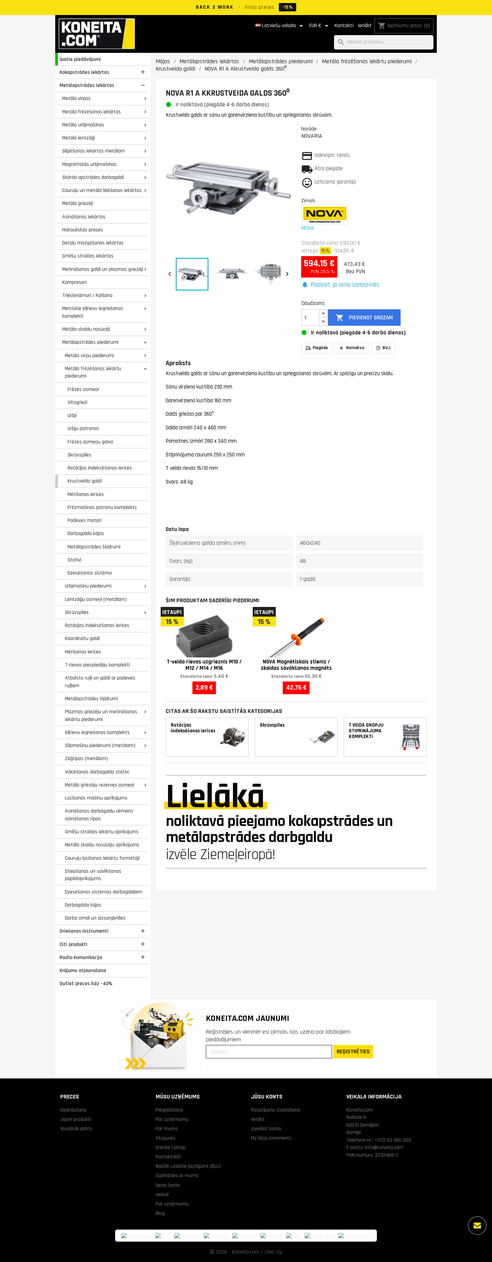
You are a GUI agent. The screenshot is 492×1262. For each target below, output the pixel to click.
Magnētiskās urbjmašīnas (89, 164)
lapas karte (168, 1185)
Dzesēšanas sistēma (90, 572)
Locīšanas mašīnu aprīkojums (96, 798)
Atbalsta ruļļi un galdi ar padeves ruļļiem (100, 681)
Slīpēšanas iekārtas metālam (93, 150)
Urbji (72, 415)
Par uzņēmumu (172, 1119)
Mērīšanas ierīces (86, 494)
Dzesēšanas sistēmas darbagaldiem (103, 891)
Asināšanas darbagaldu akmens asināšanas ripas (99, 815)
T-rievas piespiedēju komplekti (97, 664)
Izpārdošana (73, 1110)
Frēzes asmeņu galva (90, 441)
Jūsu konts (266, 1096)
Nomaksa (355, 348)
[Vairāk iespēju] (477, 1225)
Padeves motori (84, 520)
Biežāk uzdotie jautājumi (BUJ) (188, 1166)
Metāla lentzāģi (78, 137)
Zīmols (308, 200)
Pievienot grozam (364, 318)
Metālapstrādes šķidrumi (94, 546)
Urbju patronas (83, 428)
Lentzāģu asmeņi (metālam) (96, 599)
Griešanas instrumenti (84, 931)
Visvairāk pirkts (76, 1128)
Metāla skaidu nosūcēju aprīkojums (102, 844)
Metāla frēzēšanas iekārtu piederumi (93, 372)
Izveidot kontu (266, 1128)
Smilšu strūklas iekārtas (87, 255)
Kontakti (344, 25)
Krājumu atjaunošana (83, 970)
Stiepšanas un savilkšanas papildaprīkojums (93, 875)
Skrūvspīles (79, 454)
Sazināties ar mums (177, 1175)
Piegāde (320, 348)
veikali (162, 1194)
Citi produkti (73, 944)
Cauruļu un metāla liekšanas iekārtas (102, 190)
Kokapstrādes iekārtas (84, 72)
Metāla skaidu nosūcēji (86, 329)
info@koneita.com (384, 1147)
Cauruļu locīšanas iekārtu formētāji (102, 858)
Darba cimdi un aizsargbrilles (95, 918)
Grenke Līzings (171, 1147)
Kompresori (74, 282)
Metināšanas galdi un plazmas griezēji (102, 269)
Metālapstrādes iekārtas (87, 85)
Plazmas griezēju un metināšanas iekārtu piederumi (101, 715)
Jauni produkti (75, 1119)
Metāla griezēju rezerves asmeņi (99, 784)
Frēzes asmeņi (83, 389)
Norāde (309, 128)
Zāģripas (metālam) (86, 758)
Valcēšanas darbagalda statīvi (97, 771)
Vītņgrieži (77, 402)
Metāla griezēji (77, 203)
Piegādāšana (169, 1110)
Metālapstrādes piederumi (90, 342)
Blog (160, 1213)
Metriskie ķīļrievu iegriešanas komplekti (92, 312)
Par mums (167, 1128)
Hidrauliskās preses (82, 229)
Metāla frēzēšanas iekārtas (91, 111)
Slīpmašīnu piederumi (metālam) (100, 745)
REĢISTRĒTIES (353, 1051)
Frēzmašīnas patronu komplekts (102, 507)
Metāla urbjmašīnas (83, 124)
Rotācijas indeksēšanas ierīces (100, 467)
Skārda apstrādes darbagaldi (93, 177)
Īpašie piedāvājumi (80, 59)
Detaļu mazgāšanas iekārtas (93, 242)
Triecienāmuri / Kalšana (87, 295)
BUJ (387, 348)
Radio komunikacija (81, 957)
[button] (340, 285)
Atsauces (165, 1138)
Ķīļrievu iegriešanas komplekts (97, 732)
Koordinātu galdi (82, 638)
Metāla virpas (76, 98)
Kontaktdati (168, 1156)
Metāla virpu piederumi (89, 355)
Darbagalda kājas (86, 533)
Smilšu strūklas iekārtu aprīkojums (102, 831)
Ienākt (365, 25)
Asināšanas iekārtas (83, 216)
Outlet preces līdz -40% (86, 983)
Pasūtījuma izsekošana (275, 1110)
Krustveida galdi (85, 481)
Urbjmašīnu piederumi (88, 586)
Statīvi (74, 559)
